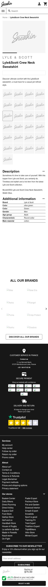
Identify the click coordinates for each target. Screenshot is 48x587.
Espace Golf (7, 510)
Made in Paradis (9, 532)
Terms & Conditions (11, 472)
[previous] (2, 309)
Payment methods (10, 482)
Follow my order (9, 451)
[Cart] (45, 4)
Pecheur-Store (31, 501)
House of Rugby (9, 526)
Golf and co (7, 520)
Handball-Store (9, 523)
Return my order (9, 454)
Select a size (24, 583)
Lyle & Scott (18, 57)
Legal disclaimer (9, 479)
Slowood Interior (32, 507)
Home (5, 17)
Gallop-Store (8, 516)
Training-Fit (30, 520)
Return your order (24, 411)
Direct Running (9, 504)
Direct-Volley (8, 507)
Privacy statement (10, 488)
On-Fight (6, 538)
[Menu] (3, 11)
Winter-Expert (31, 535)
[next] (46, 309)
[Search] (9, 11)
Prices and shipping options (14, 485)
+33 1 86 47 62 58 (24, 367)
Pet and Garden (32, 504)
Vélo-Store (30, 532)
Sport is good (31, 516)
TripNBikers (30, 529)
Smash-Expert (31, 510)
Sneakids (29, 513)
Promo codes (8, 457)
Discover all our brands (24, 336)
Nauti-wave (7, 535)
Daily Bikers (7, 501)
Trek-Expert (30, 523)
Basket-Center (8, 498)
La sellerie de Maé (10, 529)
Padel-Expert (31, 498)
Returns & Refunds (10, 475)
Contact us (24, 359)
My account (7, 444)
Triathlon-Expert (32, 526)
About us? (6, 466)
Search (14, 10)
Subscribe (24, 564)
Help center (7, 448)
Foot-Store (7, 513)
